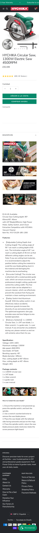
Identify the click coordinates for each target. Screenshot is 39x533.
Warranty (6, 489)
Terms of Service (28, 477)
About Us (6, 482)
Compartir (6, 107)
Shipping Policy (28, 489)
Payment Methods (29, 493)
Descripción (7, 135)
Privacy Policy (27, 486)
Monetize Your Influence (8, 499)
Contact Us (6, 485)
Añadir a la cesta (19, 96)
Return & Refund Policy (28, 481)
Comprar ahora (19, 102)
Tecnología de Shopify (24, 520)
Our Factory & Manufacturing (8, 505)
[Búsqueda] (7, 9)
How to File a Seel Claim (9, 493)
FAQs (4, 479)
